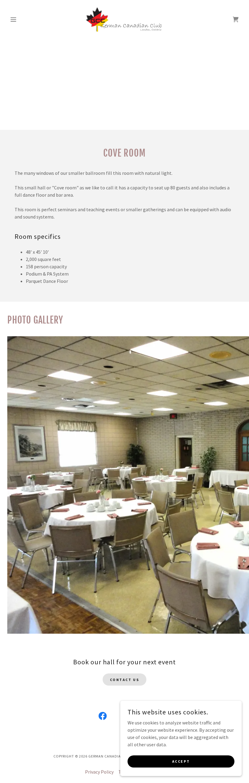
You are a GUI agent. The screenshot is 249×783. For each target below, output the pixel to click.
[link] (124, 19)
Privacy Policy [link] (99, 772)
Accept (181, 761)
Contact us (124, 679)
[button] (25, 19)
